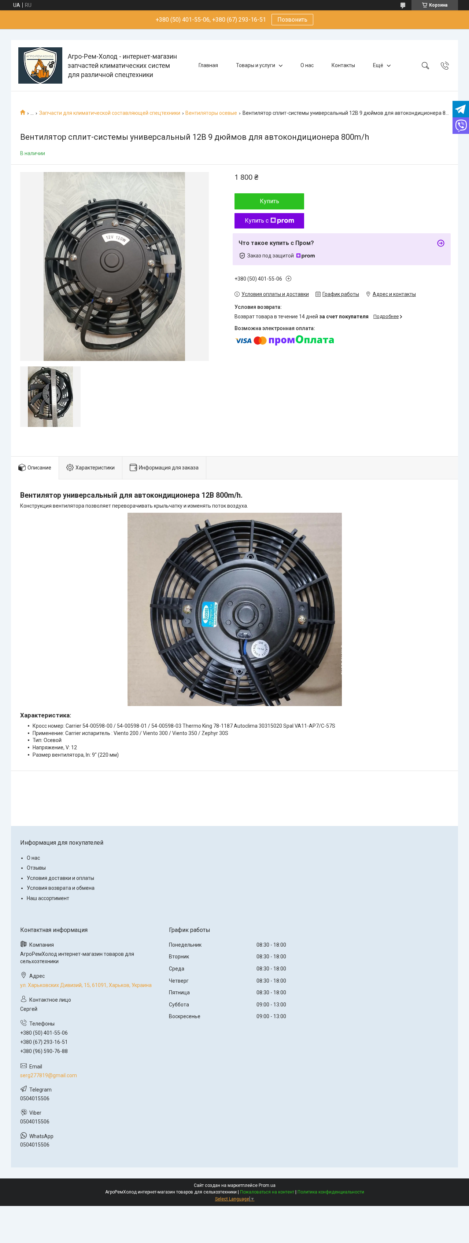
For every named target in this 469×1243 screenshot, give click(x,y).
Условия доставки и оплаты (60, 878)
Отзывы (36, 868)
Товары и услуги (255, 65)
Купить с (257, 220)
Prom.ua (267, 1185)
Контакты (343, 65)
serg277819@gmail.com (48, 1075)
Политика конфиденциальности (331, 1192)
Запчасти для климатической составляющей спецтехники (109, 113)
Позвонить (292, 19)
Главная (208, 65)
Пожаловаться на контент (267, 1192)
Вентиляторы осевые (211, 113)
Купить (269, 201)
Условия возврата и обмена (61, 888)
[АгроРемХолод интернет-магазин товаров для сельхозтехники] (40, 65)
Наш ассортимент (48, 898)
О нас (307, 65)
